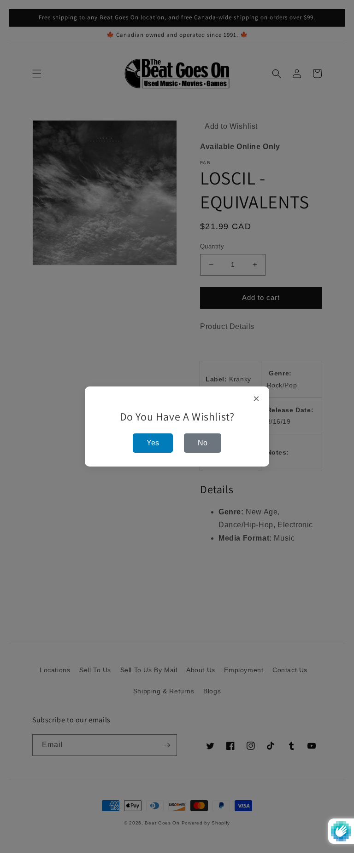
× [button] (256, 398)
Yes (153, 443)
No (202, 443)
